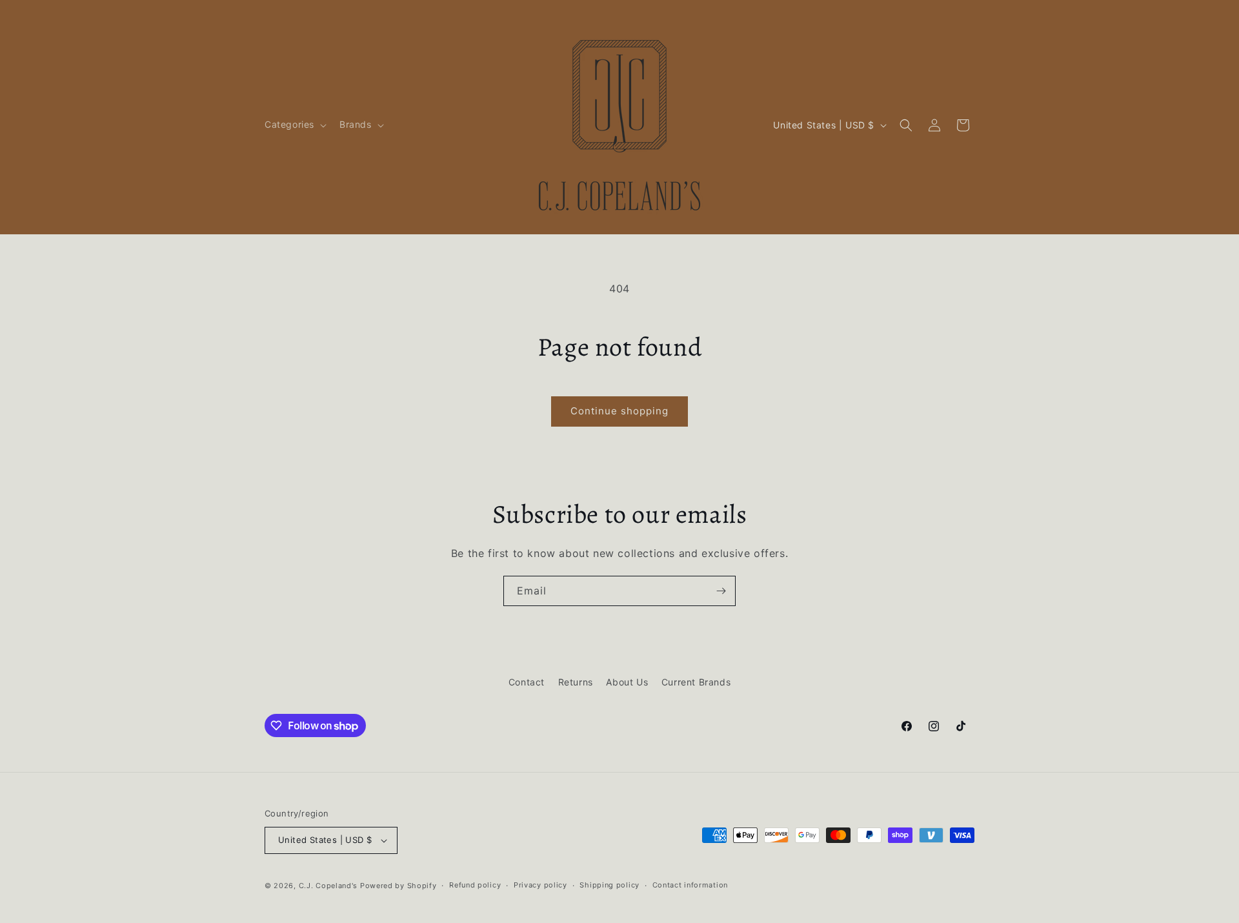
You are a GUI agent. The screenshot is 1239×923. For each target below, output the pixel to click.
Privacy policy (540, 884)
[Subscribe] (721, 591)
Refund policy (475, 884)
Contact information (690, 884)
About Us (627, 681)
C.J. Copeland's (328, 885)
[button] (294, 124)
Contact (527, 681)
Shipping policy (609, 884)
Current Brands (695, 681)
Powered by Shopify (398, 885)
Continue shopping (619, 411)
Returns (575, 681)
